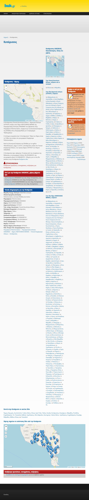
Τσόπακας (49, 187)
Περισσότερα (81, 159)
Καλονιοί (55, 128)
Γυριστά (54, 257)
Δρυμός (48, 265)
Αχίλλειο (48, 244)
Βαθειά (24, 415)
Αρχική (6, 37)
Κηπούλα (59, 144)
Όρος (68, 145)
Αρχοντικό (49, 242)
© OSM (33, 120)
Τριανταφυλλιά (57, 183)
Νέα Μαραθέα (58, 339)
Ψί (50, 192)
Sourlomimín (18, 413)
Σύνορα (50, 388)
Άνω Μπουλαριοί (51, 111)
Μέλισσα (57, 327)
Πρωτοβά (49, 372)
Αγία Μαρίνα (56, 207)
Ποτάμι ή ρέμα (71, 155)
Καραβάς (48, 134)
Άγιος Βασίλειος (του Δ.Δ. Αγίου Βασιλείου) (53, 211)
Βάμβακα (48, 117)
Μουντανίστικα (56, 163)
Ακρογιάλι (56, 230)
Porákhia (76, 413)
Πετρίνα (48, 359)
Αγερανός (57, 203)
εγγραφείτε (25, 475)
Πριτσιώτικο (60, 366)
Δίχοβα (48, 261)
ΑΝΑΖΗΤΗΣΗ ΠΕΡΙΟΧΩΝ (18, 13)
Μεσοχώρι (59, 331)
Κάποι (57, 132)
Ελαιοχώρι (56, 126)
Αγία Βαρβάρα (58, 99)
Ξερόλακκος (49, 173)
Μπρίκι (60, 165)
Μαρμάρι (57, 322)
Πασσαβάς (49, 357)
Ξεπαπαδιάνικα (50, 171)
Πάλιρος (50, 355)
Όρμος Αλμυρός (8, 413)
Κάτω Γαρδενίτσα (51, 285)
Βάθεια (53, 115)
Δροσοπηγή (55, 261)
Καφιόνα (48, 142)
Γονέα (59, 255)
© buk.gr (41, 120)
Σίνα (58, 378)
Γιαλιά (58, 122)
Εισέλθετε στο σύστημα (13, 475)
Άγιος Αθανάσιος (51, 209)
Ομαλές (48, 175)
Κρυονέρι (57, 150)
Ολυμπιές (49, 349)
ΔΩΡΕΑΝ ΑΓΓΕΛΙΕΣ (34, 13)
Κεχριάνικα (51, 144)
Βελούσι (48, 120)
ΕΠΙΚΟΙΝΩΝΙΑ (48, 13)
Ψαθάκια (56, 403)
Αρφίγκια (57, 113)
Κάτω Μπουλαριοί (51, 140)
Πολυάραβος (58, 364)
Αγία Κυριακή (51, 101)
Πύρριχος (49, 374)
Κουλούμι (49, 148)
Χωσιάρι (48, 403)
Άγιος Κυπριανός (51, 224)
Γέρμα (54, 120)
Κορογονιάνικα (57, 300)
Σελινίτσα (57, 376)
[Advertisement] (44, 24)
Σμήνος (48, 386)
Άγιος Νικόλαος (58, 228)
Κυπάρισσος (13, 234)
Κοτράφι (54, 146)
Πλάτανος (55, 361)
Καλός (57, 130)
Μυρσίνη (49, 339)
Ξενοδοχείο (74, 153)
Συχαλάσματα (56, 181)
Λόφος (73, 151)
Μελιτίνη (48, 329)
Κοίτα (47, 146)
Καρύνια (53, 136)
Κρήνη (62, 306)
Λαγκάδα (48, 310)
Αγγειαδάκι (49, 99)
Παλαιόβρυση (50, 353)
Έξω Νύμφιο (55, 267)
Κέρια (60, 142)
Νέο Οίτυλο (51, 167)
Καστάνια (58, 283)
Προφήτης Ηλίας (56, 370)
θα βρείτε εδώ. (23, 159)
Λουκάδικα (60, 316)
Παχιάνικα (57, 357)
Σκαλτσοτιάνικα (57, 380)
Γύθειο (48, 257)
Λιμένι (48, 157)
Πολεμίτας (58, 177)
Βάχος (55, 117)
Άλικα (49, 87)
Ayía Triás (38, 413)
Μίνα (47, 163)
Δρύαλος (48, 126)
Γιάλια (44, 413)
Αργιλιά (48, 238)
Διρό (57, 259)
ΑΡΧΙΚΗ (6, 13)
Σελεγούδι (49, 376)
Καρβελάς (59, 279)
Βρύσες (48, 250)
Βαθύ (49, 246)
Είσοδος (24, 6)
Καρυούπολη (50, 283)
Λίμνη (53, 316)
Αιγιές (49, 230)
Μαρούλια (60, 324)
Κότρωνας (57, 302)
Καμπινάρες (49, 132)
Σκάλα (58, 179)
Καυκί (49, 290)
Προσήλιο (51, 368)
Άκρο (68, 143)
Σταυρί (48, 181)
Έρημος (48, 128)
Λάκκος (48, 155)
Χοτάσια (60, 190)
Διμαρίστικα (49, 259)
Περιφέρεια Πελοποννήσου (12, 230)
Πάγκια (60, 175)
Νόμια (56, 169)
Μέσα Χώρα (50, 331)
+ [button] (6, 86)
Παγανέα (49, 351)
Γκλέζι (48, 124)
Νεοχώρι (59, 341)
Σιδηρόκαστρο (50, 378)
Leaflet (27, 120)
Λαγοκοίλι (49, 152)
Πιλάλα (48, 361)
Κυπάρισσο (10, 178)
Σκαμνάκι (48, 382)
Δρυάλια (59, 124)
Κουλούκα (49, 304)
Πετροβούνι (56, 359)
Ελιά (62, 265)
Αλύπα (53, 232)
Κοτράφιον (63, 413)
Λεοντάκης (55, 155)
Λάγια (56, 308)
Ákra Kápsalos (39, 415)
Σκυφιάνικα (57, 384)
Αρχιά (47, 115)
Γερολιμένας (49, 122)
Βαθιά (59, 115)
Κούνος (55, 148)
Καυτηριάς (47, 415)
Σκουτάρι (48, 384)
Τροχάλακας (49, 185)
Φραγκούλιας (58, 187)
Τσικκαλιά (59, 185)
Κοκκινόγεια (56, 298)
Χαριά (47, 190)
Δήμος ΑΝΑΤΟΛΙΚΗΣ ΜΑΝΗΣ (20, 232)
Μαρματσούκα (50, 159)
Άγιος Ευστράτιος (57, 222)
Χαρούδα (54, 190)
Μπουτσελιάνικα (51, 165)
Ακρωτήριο (77, 145)
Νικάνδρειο (49, 169)
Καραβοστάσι (58, 134)
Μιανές (59, 161)
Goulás (49, 413)
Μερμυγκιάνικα (50, 161)
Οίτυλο (57, 173)
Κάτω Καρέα (58, 138)
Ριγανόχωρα (58, 374)
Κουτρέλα (49, 150)
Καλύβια (54, 273)
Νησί (80, 151)
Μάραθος (57, 87)
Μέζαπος (59, 159)
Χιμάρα (48, 401)
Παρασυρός (57, 355)
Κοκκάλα (53, 296)
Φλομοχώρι (57, 394)
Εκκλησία (69, 147)
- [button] (6, 88)
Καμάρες (48, 275)
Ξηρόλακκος (30, 415)
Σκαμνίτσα (56, 382)
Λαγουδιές (57, 152)
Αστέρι (57, 242)
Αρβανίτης (58, 236)
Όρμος (76, 143)
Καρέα (48, 136)
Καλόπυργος (49, 130)
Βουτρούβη (57, 248)
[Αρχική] (10, 5)
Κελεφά (55, 142)
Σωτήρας (48, 183)
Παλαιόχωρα (50, 177)
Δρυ (53, 124)
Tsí (13, 415)
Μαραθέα (54, 320)
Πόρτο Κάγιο (50, 366)
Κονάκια (48, 300)
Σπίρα (54, 386)
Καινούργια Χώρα (57, 269)
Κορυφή (79, 149)
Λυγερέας (50, 318)
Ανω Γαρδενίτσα (56, 109)
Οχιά (53, 175)
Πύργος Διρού (50, 179)
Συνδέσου (71, 109)
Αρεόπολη (49, 113)
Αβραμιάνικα (51, 97)
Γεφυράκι (58, 252)
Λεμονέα (48, 314)
